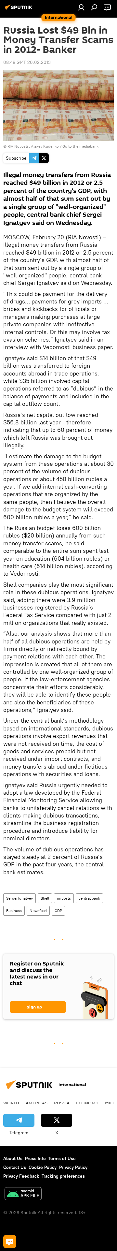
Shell (45, 898)
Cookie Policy (43, 1167)
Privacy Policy (73, 1167)
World (11, 1103)
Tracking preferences (63, 1176)
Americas (36, 1103)
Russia (62, 1103)
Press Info (35, 1158)
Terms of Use (62, 1158)
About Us (12, 1158)
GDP (58, 910)
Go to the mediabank (80, 146)
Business (14, 910)
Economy (87, 1103)
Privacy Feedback (21, 1176)
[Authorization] (81, 7)
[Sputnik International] (19, 10)
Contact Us (14, 1167)
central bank (89, 898)
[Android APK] (23, 1194)
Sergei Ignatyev (19, 898)
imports (64, 898)
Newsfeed (38, 910)
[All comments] (9, 1241)
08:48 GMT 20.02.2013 (27, 62)
